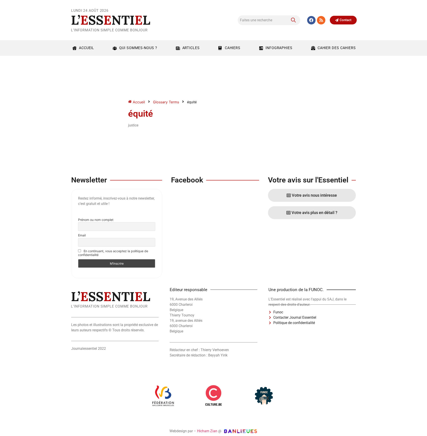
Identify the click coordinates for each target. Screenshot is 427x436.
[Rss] (321, 20)
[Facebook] (311, 20)
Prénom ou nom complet (95, 220)
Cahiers (232, 48)
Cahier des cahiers (337, 48)
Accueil (86, 48)
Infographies (279, 48)
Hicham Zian (207, 431)
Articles (191, 48)
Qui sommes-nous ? (138, 48)
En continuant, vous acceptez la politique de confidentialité (113, 253)
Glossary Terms (166, 102)
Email (82, 235)
